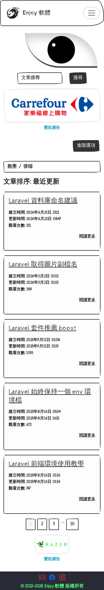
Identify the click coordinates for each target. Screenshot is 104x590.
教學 (12, 166)
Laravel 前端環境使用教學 (46, 464)
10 (72, 524)
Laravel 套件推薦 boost (42, 328)
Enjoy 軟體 (36, 13)
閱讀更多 (87, 236)
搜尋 (78, 78)
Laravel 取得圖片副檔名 (43, 264)
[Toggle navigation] (91, 13)
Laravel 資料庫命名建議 (43, 201)
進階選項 (86, 145)
